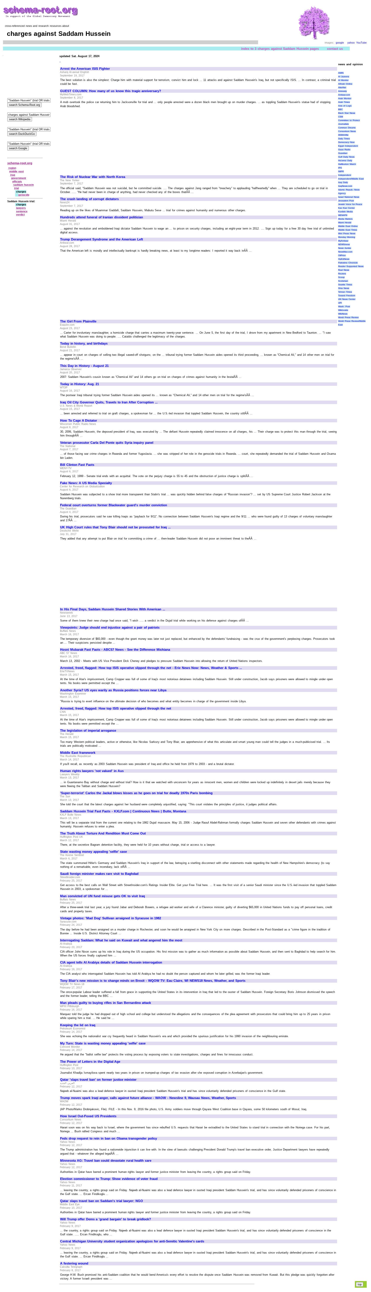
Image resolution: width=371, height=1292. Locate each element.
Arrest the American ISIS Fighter (85, 68)
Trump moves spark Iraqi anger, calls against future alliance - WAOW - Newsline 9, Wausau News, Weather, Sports (148, 1098)
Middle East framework (77, 752)
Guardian (342, 153)
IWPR (341, 171)
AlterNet (342, 87)
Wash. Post (344, 306)
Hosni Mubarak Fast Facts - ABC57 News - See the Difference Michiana (115, 649)
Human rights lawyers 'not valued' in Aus (92, 771)
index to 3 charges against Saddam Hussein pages (280, 48)
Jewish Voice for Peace (350, 204)
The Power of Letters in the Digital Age (90, 1061)
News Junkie (344, 248)
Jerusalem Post (346, 200)
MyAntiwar (343, 241)
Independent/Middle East (351, 179)
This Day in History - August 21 (84, 366)
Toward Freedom (346, 295)
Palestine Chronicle (348, 262)
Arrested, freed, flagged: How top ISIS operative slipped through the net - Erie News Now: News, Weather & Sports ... (151, 668)
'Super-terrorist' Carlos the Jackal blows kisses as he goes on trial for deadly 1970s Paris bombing (136, 793)
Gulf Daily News (346, 157)
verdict (20, 214)
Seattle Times (345, 284)
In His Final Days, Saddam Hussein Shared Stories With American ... (112, 609)
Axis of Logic (344, 106)
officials (17, 181)
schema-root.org (19, 163)
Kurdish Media (345, 211)
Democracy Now (346, 142)
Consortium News (347, 131)
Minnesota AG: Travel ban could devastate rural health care (105, 1160)
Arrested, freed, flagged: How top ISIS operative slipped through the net (115, 708)
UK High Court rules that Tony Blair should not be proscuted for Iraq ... (115, 527)
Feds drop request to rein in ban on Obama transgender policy (108, 1138)
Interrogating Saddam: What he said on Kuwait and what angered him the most (121, 940)
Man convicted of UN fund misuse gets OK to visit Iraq (102, 896)
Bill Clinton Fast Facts (77, 465)
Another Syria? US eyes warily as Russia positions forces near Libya (113, 690)
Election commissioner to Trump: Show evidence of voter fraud (109, 1179)
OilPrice (342, 255)
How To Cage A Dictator (78, 420)
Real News (343, 270)
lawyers (21, 208)
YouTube (361, 42)
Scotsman (343, 281)
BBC (340, 109)
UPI (340, 303)
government (18, 178)
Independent (344, 175)
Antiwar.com (344, 95)
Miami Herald (344, 222)
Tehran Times (345, 292)
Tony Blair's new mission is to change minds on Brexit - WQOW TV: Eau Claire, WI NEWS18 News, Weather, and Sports (152, 980)
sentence (21, 211)
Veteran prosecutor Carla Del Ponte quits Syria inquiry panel (106, 442)
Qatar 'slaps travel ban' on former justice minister (98, 1079)
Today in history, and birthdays (84, 343)
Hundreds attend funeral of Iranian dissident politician (101, 217)
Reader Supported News (350, 266)
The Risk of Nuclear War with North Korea (92, 177)
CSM (340, 117)
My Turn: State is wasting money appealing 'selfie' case (103, 1043)
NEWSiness (344, 244)
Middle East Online (347, 226)
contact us (335, 48)
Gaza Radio (344, 149)
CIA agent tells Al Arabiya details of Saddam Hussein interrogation (111, 962)
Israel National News (348, 197)
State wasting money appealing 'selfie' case (93, 851)
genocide (23, 194)
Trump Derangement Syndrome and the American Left (101, 239)
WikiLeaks (343, 310)
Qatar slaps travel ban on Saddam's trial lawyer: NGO (101, 1201)
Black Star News (346, 113)
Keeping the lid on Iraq (77, 1025)
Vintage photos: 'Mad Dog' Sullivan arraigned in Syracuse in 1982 (110, 918)
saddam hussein (23, 184)
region (12, 168)
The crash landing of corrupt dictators (89, 199)
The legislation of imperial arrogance (88, 730)
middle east (16, 171)
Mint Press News (346, 233)
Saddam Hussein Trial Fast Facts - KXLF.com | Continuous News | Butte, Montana (123, 811)
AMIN (341, 73)
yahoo (351, 42)
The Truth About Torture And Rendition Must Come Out (103, 833)
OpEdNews (343, 259)
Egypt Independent (348, 146)
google (340, 42)
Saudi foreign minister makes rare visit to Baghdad (99, 874)
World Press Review (348, 317)
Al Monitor (343, 80)
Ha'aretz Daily (345, 160)
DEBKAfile (343, 135)
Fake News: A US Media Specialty (86, 483)
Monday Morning (346, 237)
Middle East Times (347, 230)
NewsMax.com (345, 252)
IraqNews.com (345, 186)
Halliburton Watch (347, 164)
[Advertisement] (96, 139)
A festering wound (74, 1263)
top (360, 1284)
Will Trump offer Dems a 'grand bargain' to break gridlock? (105, 1219)
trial (16, 188)
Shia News (343, 288)
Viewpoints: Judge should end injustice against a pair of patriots (110, 627)
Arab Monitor (344, 98)
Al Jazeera (343, 76)
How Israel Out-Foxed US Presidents (88, 1116)
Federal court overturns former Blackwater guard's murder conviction (113, 505)
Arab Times (344, 102)
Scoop (341, 277)
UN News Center (346, 299)
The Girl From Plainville (78, 321)
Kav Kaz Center (346, 208)
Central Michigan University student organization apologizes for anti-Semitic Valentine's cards (132, 1241)
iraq (12, 174)
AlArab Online (345, 84)
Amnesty (342, 91)
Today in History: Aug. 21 (79, 384)
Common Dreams (347, 127)
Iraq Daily (343, 182)
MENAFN (342, 215)
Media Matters (345, 219)
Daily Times (344, 138)
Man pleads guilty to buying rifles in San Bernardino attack (105, 1003)
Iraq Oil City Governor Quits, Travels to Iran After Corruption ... (109, 402)
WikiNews (342, 314)
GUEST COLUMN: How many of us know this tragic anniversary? (110, 91)
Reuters (342, 273)
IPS (340, 168)
